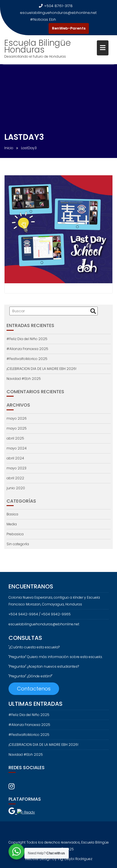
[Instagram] (42, 28)
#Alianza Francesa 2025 (27, 348)
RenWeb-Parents (68, 28)
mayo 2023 (16, 468)
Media (12, 524)
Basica (12, 514)
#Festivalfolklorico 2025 (27, 358)
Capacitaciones (72, 19)
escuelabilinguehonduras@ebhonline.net (58, 12)
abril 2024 (15, 458)
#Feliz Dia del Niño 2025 (27, 338)
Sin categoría (18, 544)
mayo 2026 (17, 418)
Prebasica (15, 534)
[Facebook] (32, 28)
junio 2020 (16, 488)
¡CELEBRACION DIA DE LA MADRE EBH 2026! (41, 368)
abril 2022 (15, 478)
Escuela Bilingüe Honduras (37, 46)
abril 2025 (15, 438)
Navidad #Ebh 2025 (24, 378)
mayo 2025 (17, 428)
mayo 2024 (17, 448)
